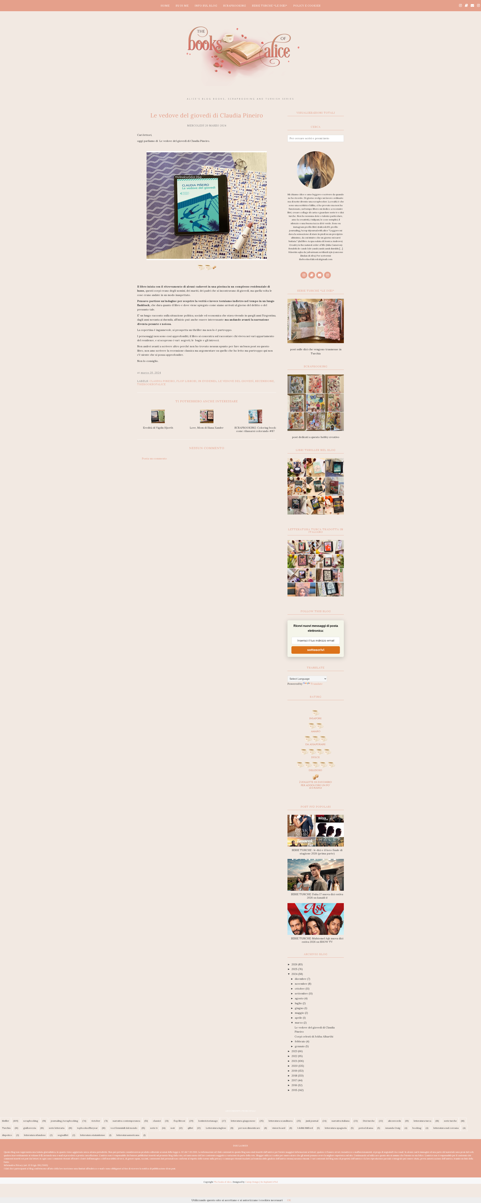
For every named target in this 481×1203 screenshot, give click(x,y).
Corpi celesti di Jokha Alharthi (314, 1036)
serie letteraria (56, 1128)
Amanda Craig (392, 1128)
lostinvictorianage (208, 1120)
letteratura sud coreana (446, 1128)
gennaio (300, 1046)
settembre (302, 993)
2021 (295, 1061)
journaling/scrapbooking (64, 1120)
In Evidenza (207, 381)
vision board (278, 1128)
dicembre (301, 979)
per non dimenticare (249, 1128)
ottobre (300, 988)
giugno (299, 1008)
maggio (300, 1013)
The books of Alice (222, 1182)
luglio (299, 1003)
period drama (366, 1128)
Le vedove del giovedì (236, 381)
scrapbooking (30, 1120)
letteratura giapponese (243, 1120)
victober (95, 1120)
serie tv (154, 1128)
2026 (295, 964)
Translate (317, 683)
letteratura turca (422, 1120)
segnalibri (63, 1135)
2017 (295, 1080)
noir (173, 1128)
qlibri (190, 1128)
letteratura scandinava (281, 1120)
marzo (299, 1022)
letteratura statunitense (92, 1135)
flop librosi (186, 381)
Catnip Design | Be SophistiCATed (261, 1182)
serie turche (450, 1120)
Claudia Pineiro (162, 381)
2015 (295, 1090)
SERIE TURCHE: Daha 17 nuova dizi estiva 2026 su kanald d (317, 896)
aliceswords (394, 1120)
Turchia (6, 1128)
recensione (264, 381)
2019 (295, 1070)
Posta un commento (154, 458)
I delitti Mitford (305, 1128)
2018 (295, 1075)
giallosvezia (29, 1128)
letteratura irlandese (35, 1135)
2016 (295, 1085)
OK (289, 1200)
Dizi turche (369, 1120)
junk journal (312, 1120)
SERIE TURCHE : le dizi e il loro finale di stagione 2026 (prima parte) (317, 851)
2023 (295, 1051)
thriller (5, 1120)
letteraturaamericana (127, 1135)
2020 (295, 1066)
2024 (295, 974)
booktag (416, 1128)
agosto (299, 998)
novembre (301, 983)
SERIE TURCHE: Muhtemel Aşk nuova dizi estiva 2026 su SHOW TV (317, 940)
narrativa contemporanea (126, 1120)
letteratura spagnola (336, 1128)
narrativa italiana (340, 1120)
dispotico (7, 1135)
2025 (295, 969)
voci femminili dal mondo (123, 1128)
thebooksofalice (151, 384)
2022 (295, 1056)
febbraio (300, 1041)
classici (157, 1120)
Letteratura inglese (216, 1128)
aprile (299, 1017)
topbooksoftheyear (87, 1128)
